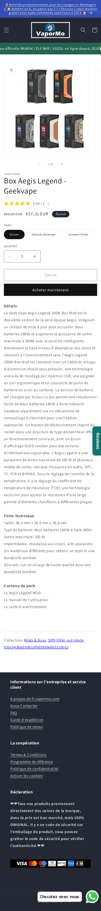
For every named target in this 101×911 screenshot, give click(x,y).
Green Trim (81, 235)
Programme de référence (31, 761)
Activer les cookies (26, 775)
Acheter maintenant (50, 289)
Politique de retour (26, 726)
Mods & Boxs (35, 640)
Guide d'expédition (27, 719)
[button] (6, 30)
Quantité (10, 246)
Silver (17, 235)
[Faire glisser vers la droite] (62, 164)
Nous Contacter (24, 705)
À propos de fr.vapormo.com (35, 698)
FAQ (13, 712)
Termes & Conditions (28, 754)
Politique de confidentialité (34, 768)
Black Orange (46, 235)
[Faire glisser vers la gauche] (39, 164)
